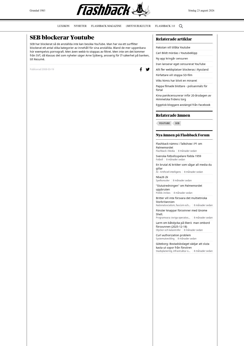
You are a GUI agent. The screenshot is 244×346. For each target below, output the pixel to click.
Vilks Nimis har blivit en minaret (176, 80)
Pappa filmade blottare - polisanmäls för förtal (181, 88)
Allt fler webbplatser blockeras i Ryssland (182, 69)
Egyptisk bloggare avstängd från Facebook (183, 105)
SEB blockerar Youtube (62, 38)
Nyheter (80, 26)
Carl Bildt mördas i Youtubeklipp (176, 53)
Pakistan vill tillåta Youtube (173, 47)
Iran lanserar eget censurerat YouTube (180, 64)
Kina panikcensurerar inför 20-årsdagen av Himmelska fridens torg (183, 97)
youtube (164, 123)
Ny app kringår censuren (172, 58)
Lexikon (63, 26)
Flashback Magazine (106, 26)
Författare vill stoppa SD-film (174, 75)
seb (177, 123)
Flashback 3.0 (165, 26)
